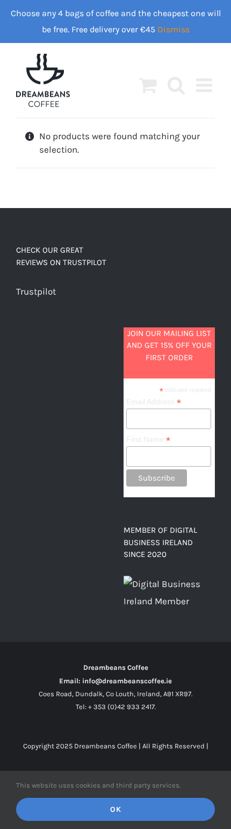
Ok (115, 809)
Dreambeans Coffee (115, 667)
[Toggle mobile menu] (205, 84)
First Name (148, 439)
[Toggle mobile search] (176, 84)
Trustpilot (36, 291)
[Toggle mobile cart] (148, 84)
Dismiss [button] (173, 29)
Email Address (153, 402)
